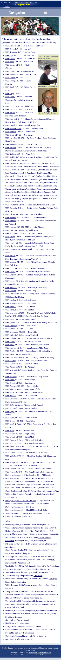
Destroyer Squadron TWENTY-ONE (19, 478)
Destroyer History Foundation (39, 652)
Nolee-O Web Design (43, 655)
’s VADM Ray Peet (47, 113)
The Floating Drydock (28, 572)
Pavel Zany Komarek (13, 617)
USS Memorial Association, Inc (26, 597)
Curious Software (23, 623)
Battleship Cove (24, 569)
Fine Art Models (23, 620)
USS (10, 45)
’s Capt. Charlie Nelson (47, 86)
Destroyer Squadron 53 (14, 510)
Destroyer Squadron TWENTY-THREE (20, 500)
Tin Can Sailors (53, 566)
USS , (10, 379)
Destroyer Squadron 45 (14, 506)
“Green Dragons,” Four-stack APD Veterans (22, 513)
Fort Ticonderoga (27, 632)
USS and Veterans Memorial (32, 585)
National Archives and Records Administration (35, 604)
